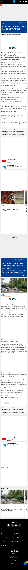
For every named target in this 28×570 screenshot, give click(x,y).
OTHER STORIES (4, 189)
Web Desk (7, 296)
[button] (2, 2)
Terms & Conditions (14, 557)
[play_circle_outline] (12, 197)
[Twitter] (13, 48)
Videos (3, 205)
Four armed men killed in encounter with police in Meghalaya (12, 265)
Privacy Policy (13, 556)
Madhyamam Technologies (12, 565)
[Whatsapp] (15, 48)
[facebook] (10, 48)
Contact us (13, 554)
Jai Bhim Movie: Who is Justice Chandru (11, 210)
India (2, 23)
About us (13, 553)
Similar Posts (4, 488)
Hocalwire (23, 565)
